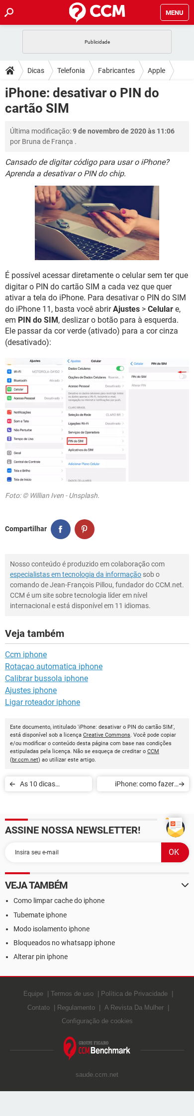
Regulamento (76, 1007)
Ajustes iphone (31, 690)
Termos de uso (72, 993)
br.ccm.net (25, 760)
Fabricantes (116, 70)
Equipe (33, 993)
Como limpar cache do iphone (58, 901)
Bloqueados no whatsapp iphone (64, 943)
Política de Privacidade (134, 993)
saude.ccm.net (97, 1074)
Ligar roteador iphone (42, 702)
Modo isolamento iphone (51, 929)
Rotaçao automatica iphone (53, 666)
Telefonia (71, 70)
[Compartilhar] (61, 529)
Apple (156, 70)
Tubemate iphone (40, 915)
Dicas (35, 70)
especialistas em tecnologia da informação (75, 574)
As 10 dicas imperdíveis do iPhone (53, 785)
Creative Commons (106, 735)
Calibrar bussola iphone (46, 678)
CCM (153, 751)
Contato (38, 1007)
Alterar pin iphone (40, 957)
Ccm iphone (26, 654)
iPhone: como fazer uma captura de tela (143, 785)
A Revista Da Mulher (134, 1007)
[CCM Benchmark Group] (97, 1049)
